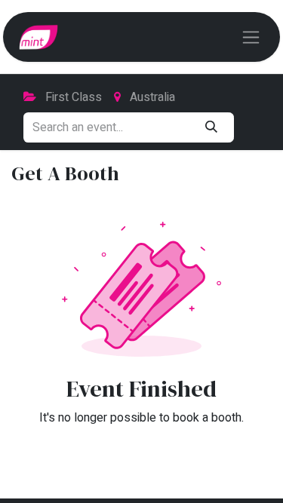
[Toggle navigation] (251, 37)
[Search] (211, 127)
